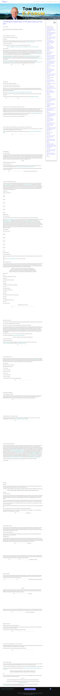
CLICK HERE (34, 694)
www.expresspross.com (19, 452)
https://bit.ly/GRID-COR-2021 (28, 184)
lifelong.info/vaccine (37, 58)
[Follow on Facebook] (50, 689)
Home (34, 1)
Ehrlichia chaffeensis (50, 77)
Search (55, 22)
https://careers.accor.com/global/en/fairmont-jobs (17, 450)
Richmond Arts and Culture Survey (19, 166)
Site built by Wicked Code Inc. (9, 689)
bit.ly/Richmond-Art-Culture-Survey (29, 166)
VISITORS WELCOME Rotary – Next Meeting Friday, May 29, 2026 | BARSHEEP (51, 114)
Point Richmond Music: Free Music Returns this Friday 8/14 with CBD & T (51, 33)
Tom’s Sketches (50, 1)
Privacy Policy (3, 689)
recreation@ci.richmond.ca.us (22, 343)
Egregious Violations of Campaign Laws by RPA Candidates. (50, 104)
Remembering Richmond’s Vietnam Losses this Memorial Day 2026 (51, 124)
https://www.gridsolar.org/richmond (12, 219)
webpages (35, 359)
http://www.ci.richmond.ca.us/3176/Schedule (18, 335)
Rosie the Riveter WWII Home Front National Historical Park (50, 70)
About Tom (43, 1)
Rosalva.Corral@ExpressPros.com (37, 452)
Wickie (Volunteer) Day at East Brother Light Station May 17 (51, 140)
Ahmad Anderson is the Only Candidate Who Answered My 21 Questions (51, 128)
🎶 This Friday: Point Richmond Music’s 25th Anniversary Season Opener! (51, 87)
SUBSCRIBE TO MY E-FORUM (30, 689)
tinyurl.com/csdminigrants (6, 343)
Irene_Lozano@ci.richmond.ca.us (7, 685)
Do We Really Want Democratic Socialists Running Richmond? (50, 119)
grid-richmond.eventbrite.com (7, 184)
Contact (55, 1)
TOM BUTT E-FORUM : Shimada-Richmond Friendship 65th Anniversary (51, 28)
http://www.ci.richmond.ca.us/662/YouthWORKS (21, 418)
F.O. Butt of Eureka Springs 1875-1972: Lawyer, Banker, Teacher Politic (51, 99)
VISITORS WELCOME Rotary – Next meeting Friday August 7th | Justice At (51, 62)
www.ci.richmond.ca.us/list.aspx (22, 682)
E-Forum (38, 1)
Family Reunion (49, 96)
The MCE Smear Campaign (51, 83)
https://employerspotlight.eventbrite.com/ (17, 449)
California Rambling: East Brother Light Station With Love (51, 154)
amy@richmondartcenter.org (34, 96)
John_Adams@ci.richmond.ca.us (35, 113)
